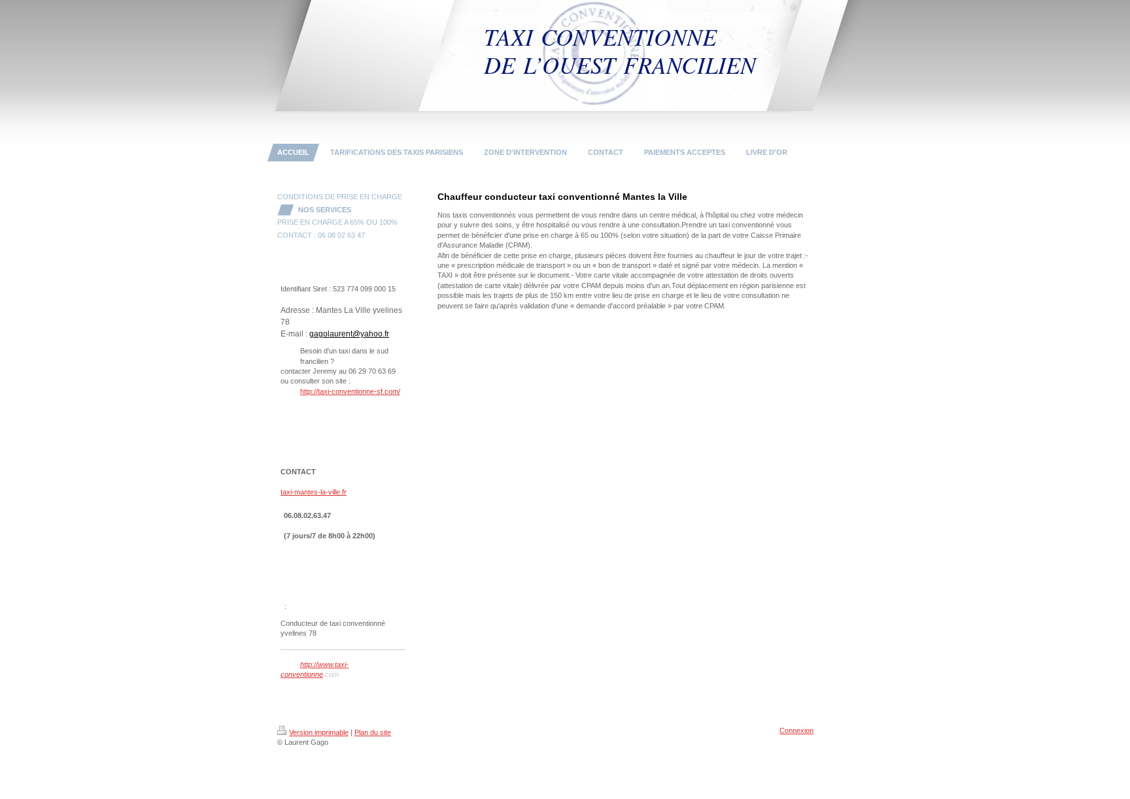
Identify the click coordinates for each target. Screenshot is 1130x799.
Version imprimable (319, 732)
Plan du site (372, 732)
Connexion (796, 730)
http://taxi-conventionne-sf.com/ (350, 391)
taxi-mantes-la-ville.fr (314, 492)
